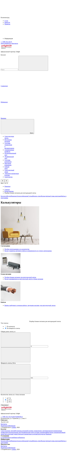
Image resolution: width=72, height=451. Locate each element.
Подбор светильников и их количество (16, 249)
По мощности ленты (13, 328)
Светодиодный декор (10, 434)
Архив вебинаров (22, 196)
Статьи (30, 196)
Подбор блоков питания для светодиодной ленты (20, 277)
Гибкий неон (6, 167)
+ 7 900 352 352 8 (6, 416)
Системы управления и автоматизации (39, 431)
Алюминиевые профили (9, 150)
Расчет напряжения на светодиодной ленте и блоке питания (23, 279)
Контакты (15, 43)
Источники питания (8, 140)
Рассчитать (5, 405)
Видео (9, 196)
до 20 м (9, 402)
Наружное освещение (7, 164)
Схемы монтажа (55, 196)
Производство (9, 437)
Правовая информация (8, 425)
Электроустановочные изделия (27, 434)
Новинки (7, 186)
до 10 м (9, 400)
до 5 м (9, 398)
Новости (7, 22)
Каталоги (4, 196)
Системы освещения (7, 161)
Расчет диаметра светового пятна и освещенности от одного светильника (28, 251)
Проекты (7, 24)
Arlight (14, 427)
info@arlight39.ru (17, 416)
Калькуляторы (45, 196)
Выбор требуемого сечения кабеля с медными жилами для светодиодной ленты (30, 305)
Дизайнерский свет (27, 432)
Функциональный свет (13, 432)
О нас (6, 20)
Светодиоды (8, 177)
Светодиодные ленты (8, 431)
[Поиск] (33, 63)
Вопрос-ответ (37, 196)
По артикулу (11, 326)
